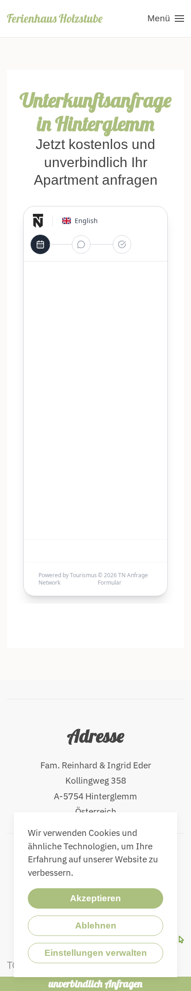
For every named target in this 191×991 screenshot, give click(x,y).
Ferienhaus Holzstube (54, 18)
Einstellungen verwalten (96, 953)
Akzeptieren (95, 898)
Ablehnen (95, 925)
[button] (165, 18)
